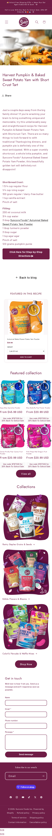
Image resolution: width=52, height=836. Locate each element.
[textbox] (26, 226)
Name (7, 697)
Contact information (17, 822)
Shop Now (26, 664)
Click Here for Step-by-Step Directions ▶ (26, 253)
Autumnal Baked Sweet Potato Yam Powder (23, 339)
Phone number (11, 720)
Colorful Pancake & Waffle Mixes (18, 653)
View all (26, 473)
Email (8, 709)
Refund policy (23, 813)
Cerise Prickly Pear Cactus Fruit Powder (11, 453)
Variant (10, 347)
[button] (6, 22)
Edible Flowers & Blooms (15, 599)
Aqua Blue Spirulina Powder (10, 408)
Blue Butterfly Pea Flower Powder (38, 408)
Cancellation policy (38, 822)
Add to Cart (26, 357)
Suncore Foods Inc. (24, 809)
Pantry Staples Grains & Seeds (17, 544)
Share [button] (8, 95)
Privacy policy (38, 813)
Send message (26, 754)
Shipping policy (37, 818)
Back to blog (28, 277)
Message (9, 732)
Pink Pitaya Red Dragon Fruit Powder (36, 453)
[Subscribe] (43, 776)
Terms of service (19, 818)
